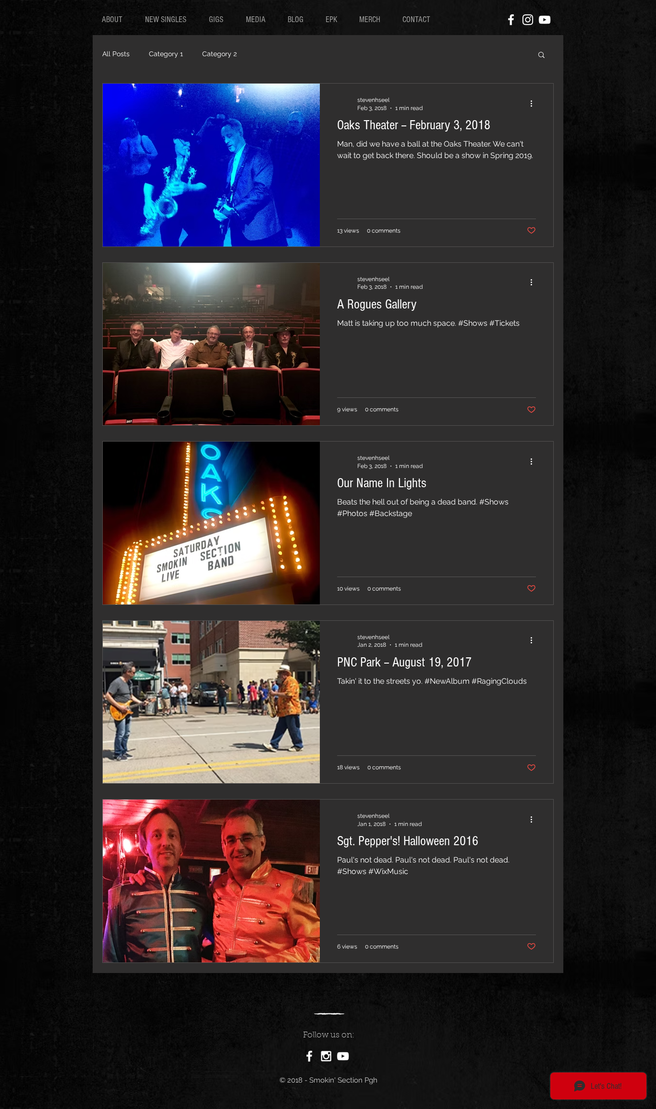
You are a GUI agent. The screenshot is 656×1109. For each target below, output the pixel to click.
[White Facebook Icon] (511, 19)
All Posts (116, 54)
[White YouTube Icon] (544, 19)
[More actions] (534, 103)
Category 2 (219, 54)
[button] (541, 55)
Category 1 (166, 54)
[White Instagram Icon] (528, 19)
